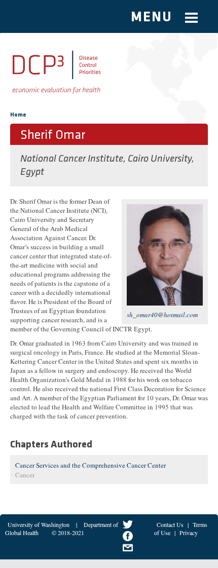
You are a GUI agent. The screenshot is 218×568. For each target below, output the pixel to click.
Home (18, 115)
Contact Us (170, 524)
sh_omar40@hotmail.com (162, 314)
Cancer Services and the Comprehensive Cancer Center (90, 465)
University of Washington (38, 524)
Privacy (188, 532)
